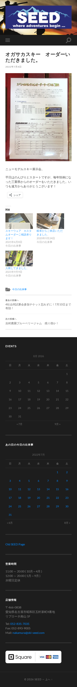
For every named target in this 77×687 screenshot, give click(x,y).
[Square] (33, 662)
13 (38, 489)
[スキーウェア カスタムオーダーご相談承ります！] (19, 221)
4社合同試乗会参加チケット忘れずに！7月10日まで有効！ (38, 304)
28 (48, 506)
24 (10, 506)
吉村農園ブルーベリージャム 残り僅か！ (32, 321)
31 (10, 514)
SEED (38, 679)
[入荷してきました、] (19, 258)
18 (19, 497)
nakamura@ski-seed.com (28, 632)
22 (57, 497)
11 (19, 489)
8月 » (67, 522)
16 (66, 489)
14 (48, 489)
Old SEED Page (15, 544)
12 (28, 489)
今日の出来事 (19, 289)
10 (10, 489)
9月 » (57, 424)
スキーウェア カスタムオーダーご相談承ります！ (18, 234)
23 (66, 497)
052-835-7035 (19, 623)
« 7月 (19, 424)
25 (19, 506)
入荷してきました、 (17, 268)
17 (10, 497)
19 (28, 497)
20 (38, 497)
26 (28, 506)
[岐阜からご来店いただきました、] (50, 221)
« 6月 (10, 522)
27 (38, 506)
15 (57, 489)
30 (66, 506)
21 (48, 497)
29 (57, 506)
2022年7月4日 (13, 66)
